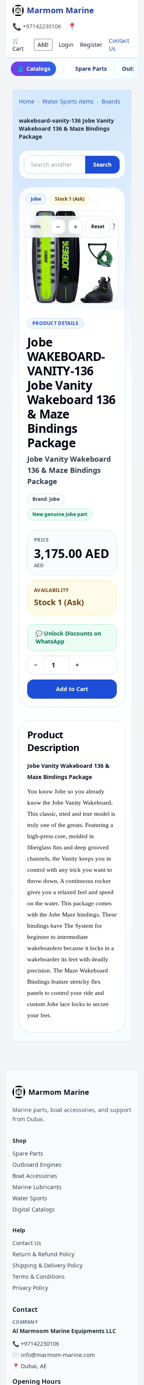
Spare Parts (91, 68)
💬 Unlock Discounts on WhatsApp (68, 637)
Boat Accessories (34, 1176)
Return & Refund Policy (43, 1254)
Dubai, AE (34, 1366)
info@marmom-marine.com (58, 1355)
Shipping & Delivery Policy (47, 1265)
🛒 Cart (18, 44)
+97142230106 (42, 26)
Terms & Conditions (38, 1276)
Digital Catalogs (33, 1209)
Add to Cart (72, 689)
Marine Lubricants (37, 1187)
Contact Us (119, 44)
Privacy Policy (30, 1287)
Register (91, 44)
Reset (97, 226)
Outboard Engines (37, 1164)
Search (102, 164)
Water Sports (29, 1198)
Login (66, 44)
